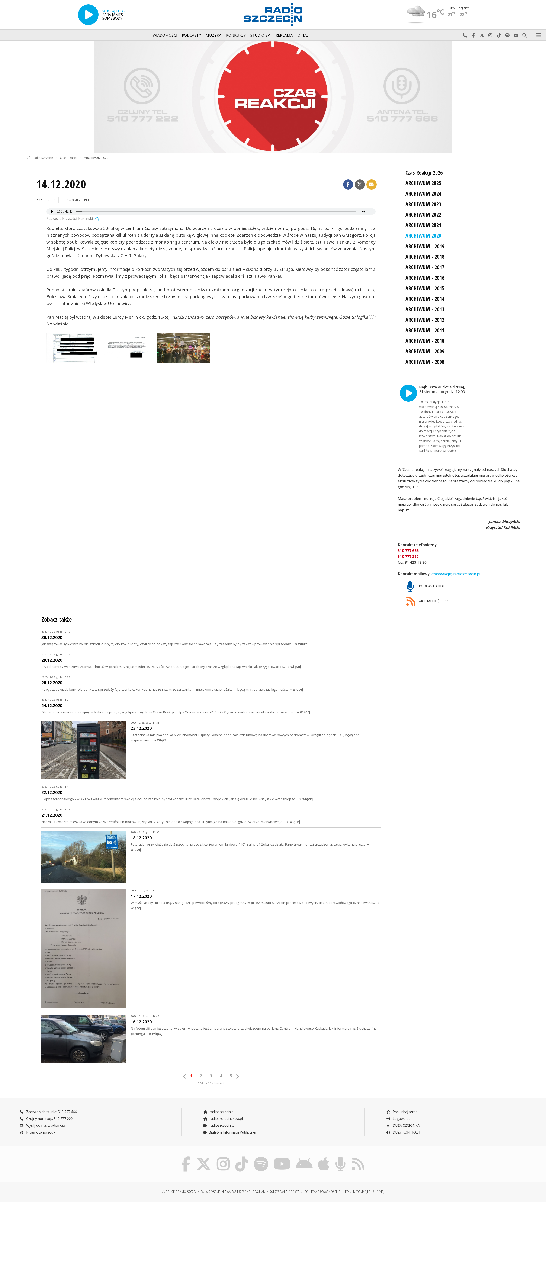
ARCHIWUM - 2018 (424, 256)
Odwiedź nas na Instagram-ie (490, 35)
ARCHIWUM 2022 (423, 214)
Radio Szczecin (42, 157)
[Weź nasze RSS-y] (358, 1157)
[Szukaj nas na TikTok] (241, 1157)
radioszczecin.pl (221, 1111)
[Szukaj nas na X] (204, 1157)
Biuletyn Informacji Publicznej (232, 1132)
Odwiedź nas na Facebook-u (473, 35)
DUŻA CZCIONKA (406, 1125)
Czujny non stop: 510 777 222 (49, 1118)
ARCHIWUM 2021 (423, 225)
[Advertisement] (87, 1239)
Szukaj (524, 35)
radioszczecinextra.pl (226, 1118)
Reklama (284, 35)
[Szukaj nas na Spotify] (261, 1157)
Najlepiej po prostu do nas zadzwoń (464, 35)
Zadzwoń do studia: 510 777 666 (51, 1111)
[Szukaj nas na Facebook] (186, 1157)
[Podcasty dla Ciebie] (340, 1157)
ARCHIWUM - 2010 (424, 340)
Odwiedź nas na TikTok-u (499, 35)
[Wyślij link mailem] (371, 184)
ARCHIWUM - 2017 (424, 267)
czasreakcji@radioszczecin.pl (455, 573)
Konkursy (236, 35)
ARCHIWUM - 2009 (424, 351)
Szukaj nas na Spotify (507, 35)
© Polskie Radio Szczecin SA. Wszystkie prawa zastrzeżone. (206, 1191)
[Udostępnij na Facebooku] (348, 184)
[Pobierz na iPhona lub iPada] (323, 1157)
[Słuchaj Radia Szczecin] (88, 14)
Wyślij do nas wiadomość (516, 35)
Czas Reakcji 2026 (424, 172)
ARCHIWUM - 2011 (424, 330)
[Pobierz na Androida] (304, 1157)
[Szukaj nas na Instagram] (223, 1157)
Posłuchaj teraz (404, 1111)
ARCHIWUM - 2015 (424, 288)
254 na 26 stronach (211, 1083)
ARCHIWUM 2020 (96, 157)
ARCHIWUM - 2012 (424, 319)
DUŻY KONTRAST (406, 1132)
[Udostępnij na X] (360, 184)
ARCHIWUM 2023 (423, 204)
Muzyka (213, 35)
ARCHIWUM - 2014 (424, 298)
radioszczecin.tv (221, 1125)
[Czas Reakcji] (273, 97)
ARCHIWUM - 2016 (424, 277)
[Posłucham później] (96, 218)
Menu (538, 35)
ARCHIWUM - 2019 (424, 246)
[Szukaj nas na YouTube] (282, 1157)
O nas (303, 35)
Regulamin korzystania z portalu (278, 1191)
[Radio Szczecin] (273, 14)
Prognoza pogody (40, 1132)
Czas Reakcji (68, 157)
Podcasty (191, 35)
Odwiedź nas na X (482, 35)
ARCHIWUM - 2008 (424, 361)
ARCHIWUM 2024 (423, 193)
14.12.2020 (61, 183)
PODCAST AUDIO (432, 586)
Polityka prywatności (321, 1191)
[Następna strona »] (237, 1076)
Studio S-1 (260, 35)
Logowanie (401, 1118)
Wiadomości (165, 35)
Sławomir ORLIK (76, 200)
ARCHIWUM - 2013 (424, 309)
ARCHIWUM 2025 (423, 183)
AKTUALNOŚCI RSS (433, 601)
